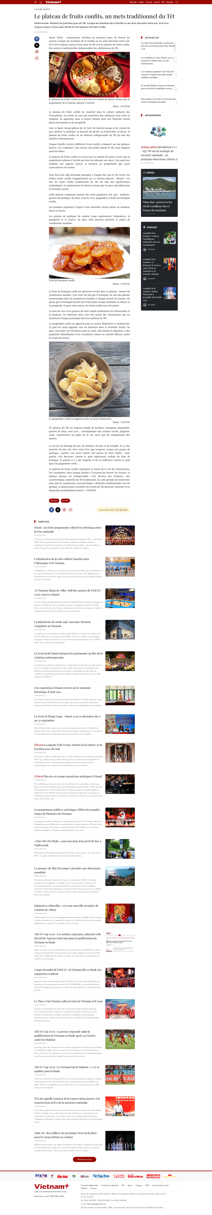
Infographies (153, 115)
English (141, 2)
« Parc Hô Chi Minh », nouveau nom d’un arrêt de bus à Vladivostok (67, 843)
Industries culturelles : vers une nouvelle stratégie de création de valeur (66, 907)
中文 (163, 2)
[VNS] (101, 1176)
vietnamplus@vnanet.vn (96, 1204)
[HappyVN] (170, 1176)
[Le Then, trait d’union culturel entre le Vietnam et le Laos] (120, 1009)
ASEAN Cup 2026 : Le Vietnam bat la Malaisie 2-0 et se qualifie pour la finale (67, 1069)
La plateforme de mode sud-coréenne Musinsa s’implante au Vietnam (62, 624)
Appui (130, 1185)
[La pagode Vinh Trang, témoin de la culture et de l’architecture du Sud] (120, 752)
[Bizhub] (85, 1176)
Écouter (151, 249)
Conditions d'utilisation (110, 1185)
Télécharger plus (84, 1159)
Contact (93, 1188)
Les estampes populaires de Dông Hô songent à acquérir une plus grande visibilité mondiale (157, 74)
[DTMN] (135, 1176)
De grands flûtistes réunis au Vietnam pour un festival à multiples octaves (157, 87)
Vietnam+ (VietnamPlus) (54, 2)
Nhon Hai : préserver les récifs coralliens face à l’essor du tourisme (157, 206)
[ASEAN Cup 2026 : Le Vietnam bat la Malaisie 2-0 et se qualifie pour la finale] (120, 1075)
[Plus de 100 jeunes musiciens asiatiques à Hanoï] (120, 784)
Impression (36, 51)
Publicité (84, 1188)
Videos (150, 172)
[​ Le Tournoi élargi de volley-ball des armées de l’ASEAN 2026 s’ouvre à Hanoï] (120, 598)
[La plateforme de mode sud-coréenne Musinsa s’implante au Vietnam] (120, 630)
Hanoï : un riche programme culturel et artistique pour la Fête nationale (67, 529)
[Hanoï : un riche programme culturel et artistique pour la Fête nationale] (120, 535)
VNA (147, 1185)
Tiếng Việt (133, 2)
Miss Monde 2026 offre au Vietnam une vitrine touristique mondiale (158, 100)
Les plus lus (152, 37)
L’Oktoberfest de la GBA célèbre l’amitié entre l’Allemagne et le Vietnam (61, 561)
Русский (169, 2)
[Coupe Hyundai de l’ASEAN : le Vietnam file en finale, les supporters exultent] (120, 977)
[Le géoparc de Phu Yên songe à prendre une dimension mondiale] (120, 876)
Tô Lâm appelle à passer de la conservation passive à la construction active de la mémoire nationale (67, 1100)
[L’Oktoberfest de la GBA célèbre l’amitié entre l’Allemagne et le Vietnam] (120, 567)
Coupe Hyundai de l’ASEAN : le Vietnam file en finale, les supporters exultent (67, 972)
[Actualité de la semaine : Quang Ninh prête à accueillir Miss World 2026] (170, 293)
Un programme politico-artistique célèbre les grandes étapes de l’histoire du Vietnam (67, 811)
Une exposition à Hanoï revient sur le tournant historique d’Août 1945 (62, 690)
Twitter (36, 45)
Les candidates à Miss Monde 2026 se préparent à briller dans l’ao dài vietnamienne (157, 60)
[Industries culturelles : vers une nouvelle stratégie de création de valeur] (120, 913)
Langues (139, 1185)
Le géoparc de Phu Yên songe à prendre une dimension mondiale (67, 870)
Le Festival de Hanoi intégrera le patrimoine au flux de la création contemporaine (68, 655)
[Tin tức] (62, 1176)
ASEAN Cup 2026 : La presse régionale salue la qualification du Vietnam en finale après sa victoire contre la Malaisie (65, 1035)
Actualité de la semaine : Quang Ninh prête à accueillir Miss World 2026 (152, 294)
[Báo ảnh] (153, 1176)
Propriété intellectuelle (89, 1185)
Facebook (36, 39)
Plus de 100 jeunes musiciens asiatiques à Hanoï (72, 776)
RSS (123, 1185)
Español (157, 2)
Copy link (36, 58)
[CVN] (119, 1176)
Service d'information (160, 1185)
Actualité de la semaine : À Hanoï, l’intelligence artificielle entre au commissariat (151, 239)
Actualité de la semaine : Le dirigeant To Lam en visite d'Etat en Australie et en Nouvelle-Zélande (152, 266)
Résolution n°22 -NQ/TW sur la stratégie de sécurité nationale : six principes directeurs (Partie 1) (159, 153)
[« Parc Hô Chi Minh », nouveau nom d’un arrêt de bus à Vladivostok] (120, 849)
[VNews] (52, 1176)
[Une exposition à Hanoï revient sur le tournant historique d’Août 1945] (120, 695)
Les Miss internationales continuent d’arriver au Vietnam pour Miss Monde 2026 (158, 46)
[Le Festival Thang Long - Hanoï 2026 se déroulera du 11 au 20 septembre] (120, 724)
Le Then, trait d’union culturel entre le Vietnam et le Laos (68, 1001)
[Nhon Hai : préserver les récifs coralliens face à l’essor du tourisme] (159, 188)
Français (149, 2)
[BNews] (74, 1176)
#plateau (54, 500)
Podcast (152, 227)
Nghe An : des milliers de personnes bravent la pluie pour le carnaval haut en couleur (65, 1135)
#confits (65, 500)
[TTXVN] (41, 1176)
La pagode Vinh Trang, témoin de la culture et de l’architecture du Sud (68, 747)
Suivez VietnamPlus (106, 510)
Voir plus (43, 521)
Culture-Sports (42, 9)
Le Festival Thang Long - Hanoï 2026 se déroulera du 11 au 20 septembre (67, 718)
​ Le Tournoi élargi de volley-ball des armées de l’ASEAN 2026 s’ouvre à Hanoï (67, 592)
